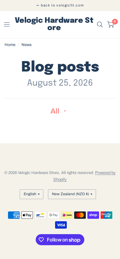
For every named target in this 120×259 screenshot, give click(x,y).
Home (10, 45)
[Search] (100, 24)
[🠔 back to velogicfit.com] (60, 5)
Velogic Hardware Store (54, 24)
